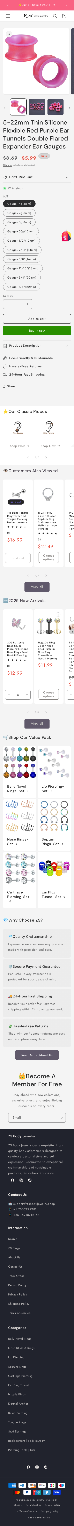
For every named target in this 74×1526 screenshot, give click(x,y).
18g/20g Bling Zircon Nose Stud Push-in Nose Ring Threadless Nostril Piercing (48, 650)
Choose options (48, 557)
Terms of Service (19, 1313)
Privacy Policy (17, 1294)
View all (37, 587)
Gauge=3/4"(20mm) (21, 277)
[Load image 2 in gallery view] (37, 107)
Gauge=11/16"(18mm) (22, 268)
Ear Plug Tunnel (18, 1385)
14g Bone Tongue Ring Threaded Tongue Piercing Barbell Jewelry (17, 517)
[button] (8, 16)
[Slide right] (69, 107)
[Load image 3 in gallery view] (55, 107)
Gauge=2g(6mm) (19, 213)
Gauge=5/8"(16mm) (21, 259)
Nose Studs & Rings (21, 1348)
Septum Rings (17, 1367)
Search (12, 1239)
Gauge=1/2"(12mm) (21, 241)
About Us (14, 1257)
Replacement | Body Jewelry (26, 1441)
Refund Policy (17, 1285)
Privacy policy (52, 1505)
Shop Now (17, 446)
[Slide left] (4, 107)
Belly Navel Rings (19, 1339)
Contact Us (15, 1266)
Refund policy (33, 1505)
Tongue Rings (17, 1422)
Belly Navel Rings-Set (16, 788)
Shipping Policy (18, 1304)
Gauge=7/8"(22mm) (21, 287)
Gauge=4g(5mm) (19, 204)
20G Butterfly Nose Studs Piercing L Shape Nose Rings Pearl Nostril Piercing (18, 649)
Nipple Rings (17, 1394)
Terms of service (28, 1511)
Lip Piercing (16, 1357)
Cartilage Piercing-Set (18, 894)
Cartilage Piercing (20, 1376)
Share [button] (11, 386)
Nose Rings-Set (18, 841)
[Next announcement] (66, 5)
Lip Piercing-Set (53, 788)
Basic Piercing (18, 1413)
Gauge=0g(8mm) (19, 222)
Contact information (39, 1517)
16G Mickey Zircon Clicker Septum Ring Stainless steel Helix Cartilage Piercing (47, 520)
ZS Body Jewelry (35, 1499)
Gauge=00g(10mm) (21, 231)
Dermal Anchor (18, 1403)
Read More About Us (37, 1055)
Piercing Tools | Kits (21, 1450)
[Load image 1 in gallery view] (18, 107)
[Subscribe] (61, 1118)
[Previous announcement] (7, 5)
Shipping (7, 165)
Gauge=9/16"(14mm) (22, 250)
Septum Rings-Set (50, 841)
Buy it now (37, 330)
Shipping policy (50, 1511)
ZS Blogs (14, 1248)
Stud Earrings (17, 1431)
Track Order (16, 1276)
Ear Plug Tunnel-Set (51, 894)
